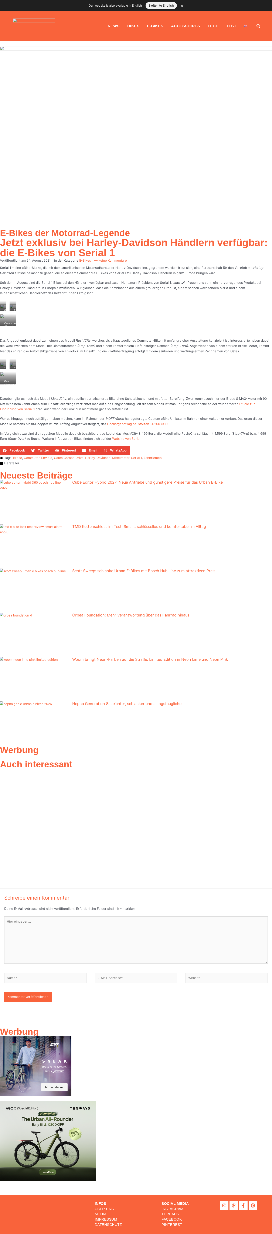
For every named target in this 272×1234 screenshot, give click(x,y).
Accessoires (185, 26)
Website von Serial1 (127, 439)
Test (231, 26)
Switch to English (161, 5)
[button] (14, 450)
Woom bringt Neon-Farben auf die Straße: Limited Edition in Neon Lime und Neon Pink (150, 659)
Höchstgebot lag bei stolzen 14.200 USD (137, 424)
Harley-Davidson (97, 458)
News (114, 26)
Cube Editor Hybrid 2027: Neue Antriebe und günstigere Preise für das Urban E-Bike (147, 482)
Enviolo (46, 458)
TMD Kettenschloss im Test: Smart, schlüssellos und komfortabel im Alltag (139, 526)
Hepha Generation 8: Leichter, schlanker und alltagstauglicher (127, 703)
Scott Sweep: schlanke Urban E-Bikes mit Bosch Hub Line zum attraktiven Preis (143, 571)
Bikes (133, 26)
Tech (213, 26)
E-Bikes (155, 26)
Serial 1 (136, 458)
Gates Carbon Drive (69, 458)
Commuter (32, 458)
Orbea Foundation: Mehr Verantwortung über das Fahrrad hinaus (130, 615)
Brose (17, 458)
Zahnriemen (153, 458)
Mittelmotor (120, 458)
